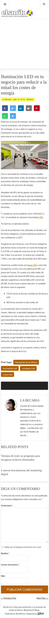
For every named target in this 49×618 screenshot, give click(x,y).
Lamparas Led (28, 368)
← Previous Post (8, 598)
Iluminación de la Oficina (26, 362)
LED (41, 217)
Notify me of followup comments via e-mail (22, 547)
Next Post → (42, 598)
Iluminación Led (10, 368)
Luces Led (7, 374)
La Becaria (7, 99)
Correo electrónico (10, 564)
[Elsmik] (17, 16)
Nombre (5, 553)
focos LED (32, 265)
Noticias (30, 99)
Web (3, 576)
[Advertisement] (24, 35)
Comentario (7, 505)
